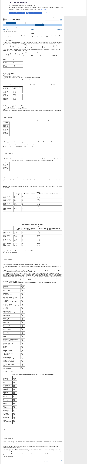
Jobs (23, 461)
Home (4, 23)
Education (46, 23)
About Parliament (29, 23)
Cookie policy (42, 461)
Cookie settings (47, 13)
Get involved (36, 23)
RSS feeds (56, 17)
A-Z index (4, 461)
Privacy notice (38, 461)
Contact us (60, 17)
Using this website (28, 461)
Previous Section (6, 29)
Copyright (33, 461)
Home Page (59, 29)
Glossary (7, 461)
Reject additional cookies (34, 13)
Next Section (5, 460)
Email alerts (51, 17)
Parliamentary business (11, 23)
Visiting (41, 23)
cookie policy (44, 9)
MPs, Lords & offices (21, 23)
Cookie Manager (47, 461)
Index (32, 29)
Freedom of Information (18, 461)
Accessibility (46, 17)
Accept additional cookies (17, 13)
